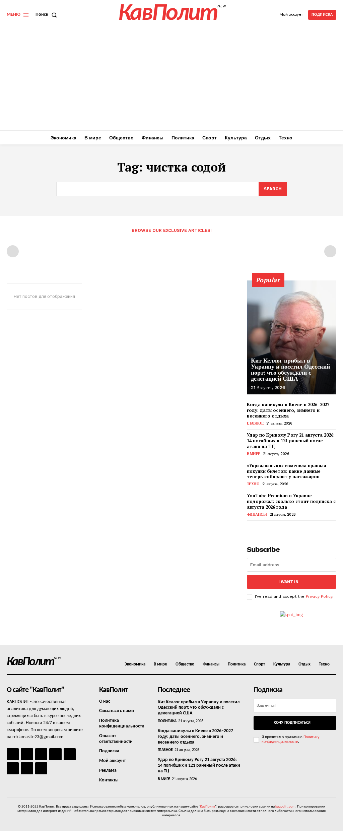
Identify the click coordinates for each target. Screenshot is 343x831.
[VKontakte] (27, 768)
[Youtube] (41, 768)
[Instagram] (27, 754)
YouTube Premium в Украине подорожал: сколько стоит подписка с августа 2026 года (291, 501)
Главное (255, 423)
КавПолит (207, 807)
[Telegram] (70, 754)
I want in (288, 581)
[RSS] (55, 754)
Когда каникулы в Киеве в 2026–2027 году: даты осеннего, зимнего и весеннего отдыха (288, 410)
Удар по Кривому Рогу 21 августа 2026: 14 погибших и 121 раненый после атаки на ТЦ (291, 440)
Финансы (257, 514)
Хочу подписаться (292, 723)
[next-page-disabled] (330, 251)
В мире (253, 454)
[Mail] (41, 754)
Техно (253, 484)
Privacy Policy (319, 596)
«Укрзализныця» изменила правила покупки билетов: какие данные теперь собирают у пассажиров (286, 471)
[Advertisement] (171, 80)
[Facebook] (13, 754)
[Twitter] (13, 768)
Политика (167, 721)
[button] (48, 15)
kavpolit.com (285, 807)
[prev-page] (13, 251)
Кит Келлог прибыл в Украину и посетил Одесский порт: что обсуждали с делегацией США (290, 369)
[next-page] (262, 528)
